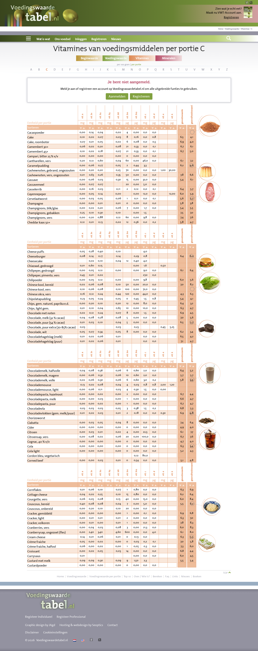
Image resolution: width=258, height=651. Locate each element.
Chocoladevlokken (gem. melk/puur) (51, 413)
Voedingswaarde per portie (105, 576)
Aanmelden (117, 96)
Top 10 (127, 576)
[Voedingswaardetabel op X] (99, 640)
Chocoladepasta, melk (41, 399)
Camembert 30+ (37, 147)
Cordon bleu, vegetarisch (43, 456)
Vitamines (245, 29)
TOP (225, 572)
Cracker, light (35, 518)
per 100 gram (123, 64)
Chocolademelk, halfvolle (43, 371)
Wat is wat (43, 39)
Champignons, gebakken (43, 213)
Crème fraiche (36, 542)
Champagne (35, 203)
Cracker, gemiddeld (39, 513)
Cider (30, 427)
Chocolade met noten (41, 313)
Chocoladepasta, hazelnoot (45, 394)
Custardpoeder (37, 565)
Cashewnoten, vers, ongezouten (48, 175)
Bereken (157, 576)
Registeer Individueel (38, 617)
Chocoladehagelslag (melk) (44, 337)
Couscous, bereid (38, 504)
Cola (30, 446)
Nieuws (116, 39)
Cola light (33, 451)
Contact (112, 625)
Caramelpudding (38, 166)
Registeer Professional (71, 617)
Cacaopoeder (35, 133)
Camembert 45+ (37, 151)
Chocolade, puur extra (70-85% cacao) (51, 327)
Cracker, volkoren (38, 523)
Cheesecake (34, 261)
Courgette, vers (37, 499)
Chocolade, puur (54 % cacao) (46, 323)
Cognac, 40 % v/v (38, 442)
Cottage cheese (37, 495)
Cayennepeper (36, 194)
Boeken (197, 576)
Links (175, 576)
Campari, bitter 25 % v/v (42, 156)
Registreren (231, 17)
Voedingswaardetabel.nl (52, 640)
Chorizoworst (36, 418)
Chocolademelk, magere (43, 375)
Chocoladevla (36, 409)
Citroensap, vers (37, 437)
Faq (167, 576)
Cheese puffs (35, 252)
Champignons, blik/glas (42, 208)
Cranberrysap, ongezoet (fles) (46, 532)
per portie (136, 64)
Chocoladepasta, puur (41, 404)
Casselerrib (34, 189)
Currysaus (33, 556)
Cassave (32, 180)
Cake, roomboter (38, 142)
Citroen (32, 432)
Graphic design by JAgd (40, 625)
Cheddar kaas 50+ (38, 222)
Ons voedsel (62, 39)
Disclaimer (32, 632)
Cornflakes (34, 490)
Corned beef (35, 461)
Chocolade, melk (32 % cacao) (46, 318)
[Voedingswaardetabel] (34, 14)
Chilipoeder (34, 280)
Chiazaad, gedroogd (40, 266)
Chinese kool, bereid (40, 285)
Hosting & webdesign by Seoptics (81, 625)
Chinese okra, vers (39, 294)
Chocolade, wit (37, 332)
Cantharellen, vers (39, 161)
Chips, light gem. (38, 308)
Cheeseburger (36, 256)
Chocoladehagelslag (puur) (44, 341)
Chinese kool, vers (39, 289)
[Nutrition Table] (82, 640)
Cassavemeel (35, 185)
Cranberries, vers (38, 528)
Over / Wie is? (142, 576)
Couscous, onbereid (40, 509)
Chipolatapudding (39, 299)
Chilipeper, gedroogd (40, 271)
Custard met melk (38, 561)
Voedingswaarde (232, 29)
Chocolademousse (39, 385)
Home (220, 29)
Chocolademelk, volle (41, 380)
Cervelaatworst (37, 199)
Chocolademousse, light (43, 390)
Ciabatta (32, 423)
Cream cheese (36, 537)
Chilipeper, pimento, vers (43, 275)
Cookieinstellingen (55, 632)
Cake (30, 137)
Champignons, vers (39, 218)
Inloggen (81, 39)
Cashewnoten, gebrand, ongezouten (51, 170)
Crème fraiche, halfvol (41, 547)
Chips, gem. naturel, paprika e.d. (48, 304)
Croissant (33, 551)
